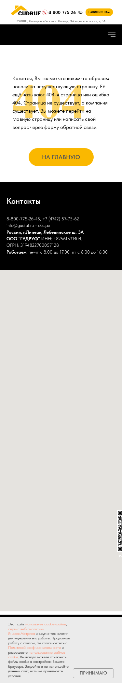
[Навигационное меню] (111, 35)
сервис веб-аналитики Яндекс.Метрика (26, 631)
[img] (26, 10)
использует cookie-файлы (45, 624)
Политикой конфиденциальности (34, 647)
